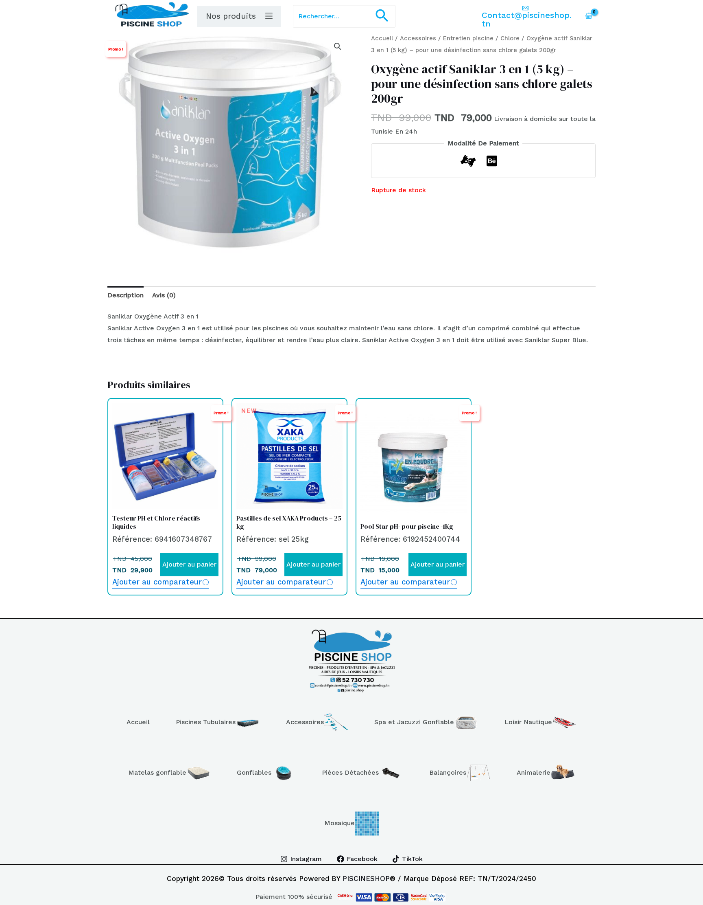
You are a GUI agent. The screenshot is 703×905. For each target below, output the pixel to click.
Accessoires (418, 38)
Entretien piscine (468, 38)
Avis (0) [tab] (164, 295)
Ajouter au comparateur (157, 582)
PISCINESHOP (366, 878)
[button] (382, 16)
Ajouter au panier (189, 564)
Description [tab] (125, 295)
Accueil (382, 38)
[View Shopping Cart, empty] (588, 16)
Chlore (510, 38)
